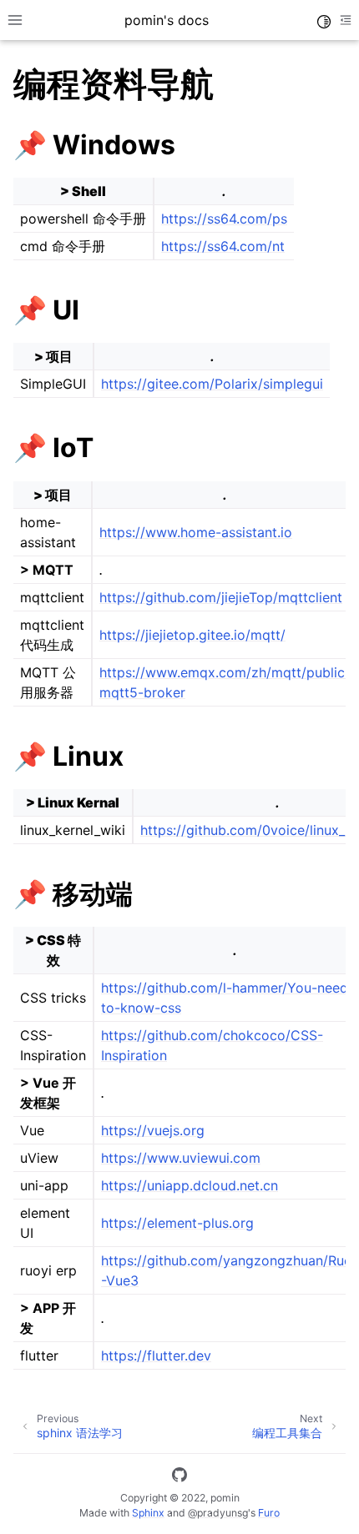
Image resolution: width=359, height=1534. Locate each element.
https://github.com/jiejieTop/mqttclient (220, 597)
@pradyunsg (218, 1512)
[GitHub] (179, 1477)
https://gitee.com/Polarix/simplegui (212, 383)
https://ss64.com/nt (223, 246)
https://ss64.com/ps (224, 218)
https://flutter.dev (156, 1355)
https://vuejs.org (153, 1130)
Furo (269, 1512)
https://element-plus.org (177, 1223)
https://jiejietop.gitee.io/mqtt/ (192, 634)
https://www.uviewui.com (180, 1157)
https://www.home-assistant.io (195, 532)
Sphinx (148, 1512)
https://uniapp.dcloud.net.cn (189, 1185)
